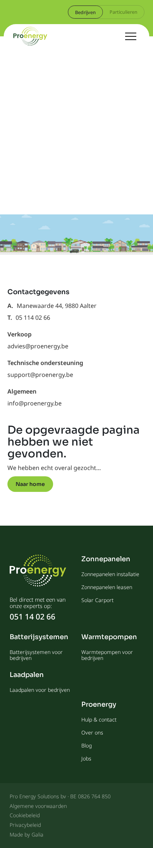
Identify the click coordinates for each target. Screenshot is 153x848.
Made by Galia (26, 834)
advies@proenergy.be (37, 346)
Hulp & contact (99, 719)
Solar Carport (97, 600)
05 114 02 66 (33, 317)
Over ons (92, 732)
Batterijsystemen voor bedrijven (36, 654)
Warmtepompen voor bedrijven (107, 654)
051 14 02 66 (32, 617)
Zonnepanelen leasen (106, 587)
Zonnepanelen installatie (110, 574)
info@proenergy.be (34, 403)
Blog (86, 745)
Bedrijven (85, 12)
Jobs (86, 758)
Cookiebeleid (25, 815)
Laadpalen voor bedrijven (40, 689)
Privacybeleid (25, 824)
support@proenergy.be (40, 375)
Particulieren (123, 12)
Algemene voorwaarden (38, 805)
